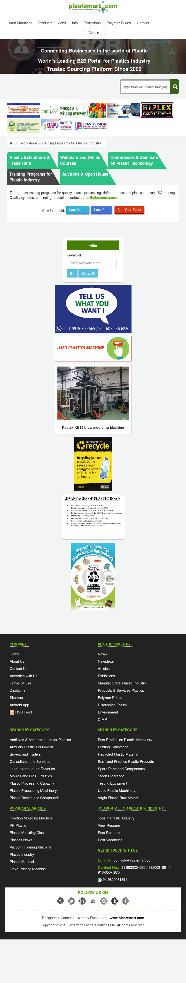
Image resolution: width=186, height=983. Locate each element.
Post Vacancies (110, 839)
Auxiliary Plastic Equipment (31, 746)
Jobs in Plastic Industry (116, 817)
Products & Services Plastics (121, 690)
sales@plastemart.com (99, 197)
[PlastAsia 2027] (23, 110)
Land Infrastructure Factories (32, 768)
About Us (17, 661)
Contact (143, 22)
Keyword (74, 255)
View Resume (109, 825)
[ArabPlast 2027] (123, 110)
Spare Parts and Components (121, 768)
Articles (104, 668)
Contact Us (19, 668)
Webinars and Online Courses (80, 160)
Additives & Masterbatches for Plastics (40, 739)
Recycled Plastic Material (118, 754)
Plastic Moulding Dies (27, 832)
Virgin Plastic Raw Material (119, 797)
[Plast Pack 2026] (57, 126)
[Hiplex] (157, 110)
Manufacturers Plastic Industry (122, 682)
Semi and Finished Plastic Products (126, 761)
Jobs (62, 22)
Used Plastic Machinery (117, 790)
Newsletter (106, 661)
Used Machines (20, 22)
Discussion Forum (112, 704)
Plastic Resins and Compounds (35, 797)
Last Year (101, 209)
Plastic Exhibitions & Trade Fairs (30, 160)
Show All (88, 273)
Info (75, 22)
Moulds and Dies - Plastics (31, 775)
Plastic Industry (22, 854)
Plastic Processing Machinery (33, 790)
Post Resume (109, 832)
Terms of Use (20, 682)
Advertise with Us (24, 675)
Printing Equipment (113, 746)
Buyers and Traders (25, 754)
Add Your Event (129, 209)
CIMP (102, 719)
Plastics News (21, 839)
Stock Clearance (111, 775)
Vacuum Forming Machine (30, 846)
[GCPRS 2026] (23, 126)
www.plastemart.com (127, 917)
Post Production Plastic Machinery (125, 739)
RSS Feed (23, 711)
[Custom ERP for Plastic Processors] (73, 110)
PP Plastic (18, 825)
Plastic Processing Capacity (32, 783)
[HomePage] (11, 143)
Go (72, 273)
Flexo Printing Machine (28, 868)
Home (14, 653)
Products (45, 22)
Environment (108, 711)
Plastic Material (22, 861)
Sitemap (16, 697)
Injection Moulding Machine (31, 817)
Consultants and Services (30, 761)
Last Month (77, 209)
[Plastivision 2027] (90, 126)
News (102, 653)
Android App (19, 704)
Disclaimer (18, 690)
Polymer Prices (119, 22)
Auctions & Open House (85, 174)
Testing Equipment (112, 783)
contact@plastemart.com (133, 860)
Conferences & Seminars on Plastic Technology (134, 160)
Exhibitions (92, 22)
